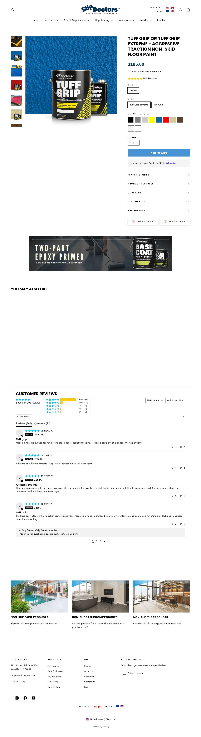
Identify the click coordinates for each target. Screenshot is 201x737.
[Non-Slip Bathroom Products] (100, 596)
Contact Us (164, 20)
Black (131, 120)
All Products (53, 666)
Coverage (134, 193)
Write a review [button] (155, 400)
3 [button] (100, 541)
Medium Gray (138, 120)
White (131, 129)
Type (131, 99)
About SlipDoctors (75, 20)
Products (50, 20)
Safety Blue (159, 120)
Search (87, 666)
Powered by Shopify (100, 727)
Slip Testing (103, 20)
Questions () (42, 423)
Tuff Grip (158, 104)
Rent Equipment (55, 671)
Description (136, 202)
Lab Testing (53, 681)
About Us (88, 671)
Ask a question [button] (175, 400)
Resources (125, 20)
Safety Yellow (152, 120)
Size (130, 85)
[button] (135, 78)
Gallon (133, 90)
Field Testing (54, 687)
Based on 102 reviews (28, 402)
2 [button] (97, 541)
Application (136, 210)
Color (138, 113)
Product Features (141, 184)
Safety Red (166, 120)
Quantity (134, 137)
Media (144, 20)
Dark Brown (180, 120)
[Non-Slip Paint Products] (39, 596)
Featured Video (138, 175)
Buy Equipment (55, 676)
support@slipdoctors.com (23, 675)
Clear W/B (138, 129)
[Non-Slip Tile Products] (161, 596)
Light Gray (145, 120)
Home (34, 20)
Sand (173, 120)
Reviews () (24, 423)
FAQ (86, 687)
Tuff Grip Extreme (139, 104)
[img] (32, 431)
